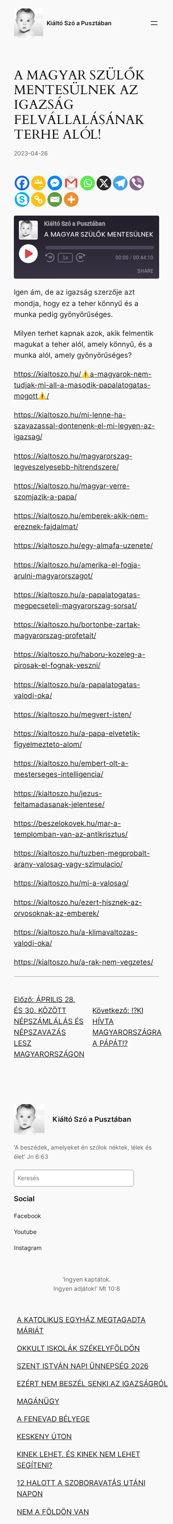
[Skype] (22, 199)
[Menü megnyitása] (154, 23)
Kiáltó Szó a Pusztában (79, 22)
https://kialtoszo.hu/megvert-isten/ (72, 714)
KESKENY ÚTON (44, 1436)
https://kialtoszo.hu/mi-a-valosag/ (71, 883)
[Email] (54, 199)
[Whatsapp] (87, 183)
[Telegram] (120, 183)
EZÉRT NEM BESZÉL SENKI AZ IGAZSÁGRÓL (92, 1383)
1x (65, 258)
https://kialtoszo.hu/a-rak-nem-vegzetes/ (83, 962)
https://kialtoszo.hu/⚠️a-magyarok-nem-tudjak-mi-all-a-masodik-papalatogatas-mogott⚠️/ (83, 385)
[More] (71, 199)
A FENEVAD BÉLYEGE (53, 1419)
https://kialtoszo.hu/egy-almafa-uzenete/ (83, 545)
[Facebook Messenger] (54, 183)
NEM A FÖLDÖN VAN (53, 1512)
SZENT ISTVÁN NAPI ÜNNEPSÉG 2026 (83, 1366)
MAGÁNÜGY (38, 1401)
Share (145, 270)
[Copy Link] (38, 199)
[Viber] (136, 183)
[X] (104, 183)
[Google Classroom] (38, 183)
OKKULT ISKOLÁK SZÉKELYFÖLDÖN (78, 1348)
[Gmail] (71, 183)
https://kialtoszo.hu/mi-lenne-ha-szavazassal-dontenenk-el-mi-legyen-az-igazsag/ (84, 426)
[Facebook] (22, 183)
